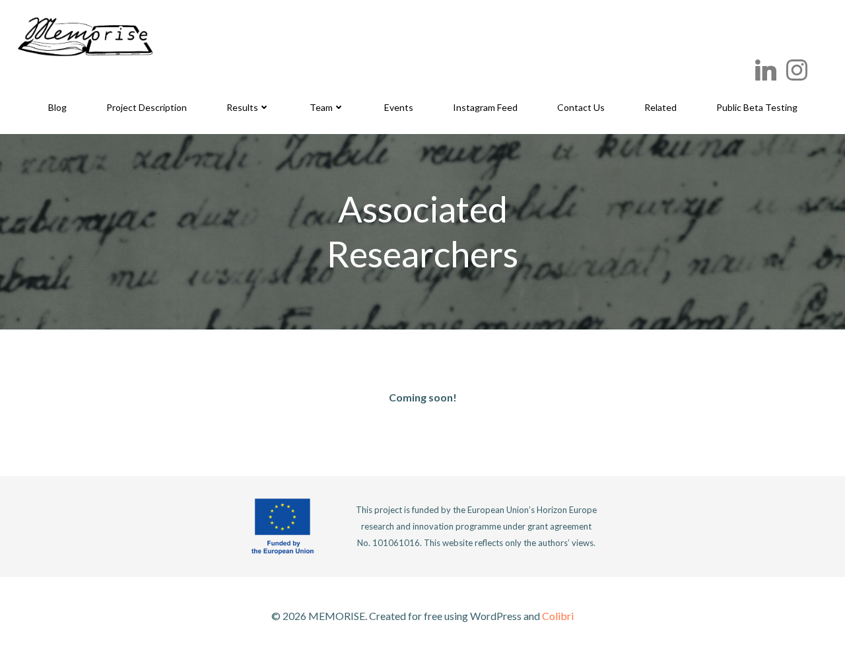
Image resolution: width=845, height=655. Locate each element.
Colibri (558, 615)
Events (398, 107)
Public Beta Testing (756, 107)
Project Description (146, 107)
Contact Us (581, 107)
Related (660, 107)
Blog (57, 107)
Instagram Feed (485, 107)
